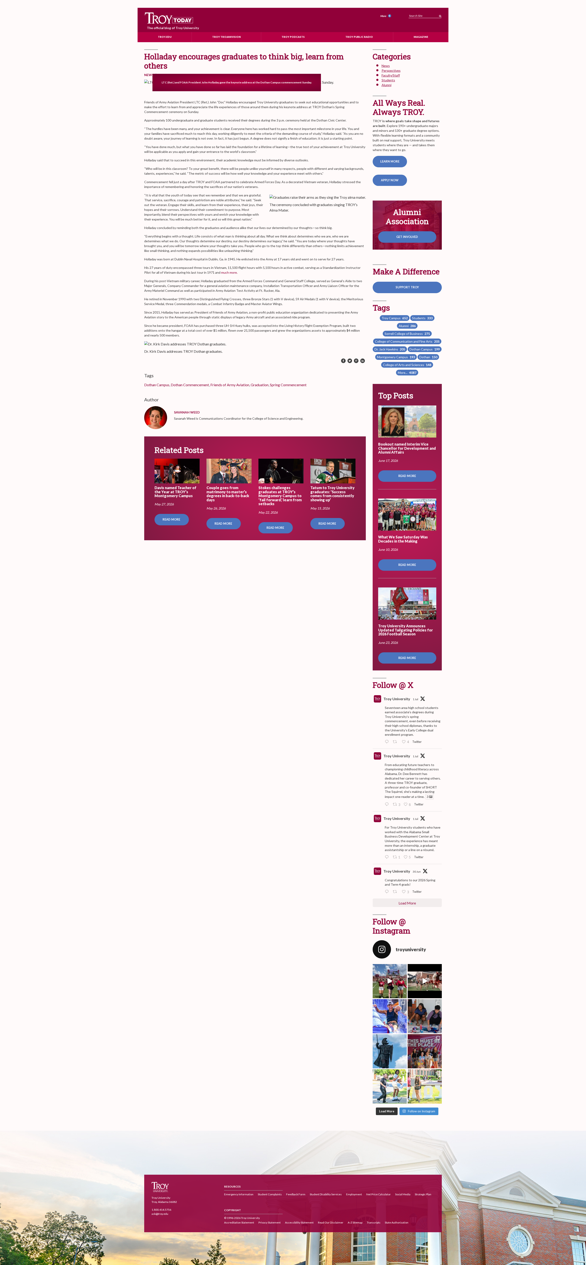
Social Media (402, 1194)
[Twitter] (350, 361)
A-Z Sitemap (355, 1222)
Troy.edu (164, 36)
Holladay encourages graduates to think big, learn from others (244, 61)
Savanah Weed (187, 412)
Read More (172, 519)
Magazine (421, 36)
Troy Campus (395, 318)
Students (388, 80)
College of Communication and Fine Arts (407, 341)
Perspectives (391, 70)
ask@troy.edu (160, 1213)
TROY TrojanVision (226, 36)
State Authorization (396, 1222)
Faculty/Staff (391, 75)
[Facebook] (343, 361)
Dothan (428, 357)
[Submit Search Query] (440, 14)
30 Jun (417, 871)
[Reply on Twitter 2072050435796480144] (388, 892)
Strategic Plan (423, 1194)
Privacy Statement (269, 1222)
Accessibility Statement (299, 1222)
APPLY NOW (390, 180)
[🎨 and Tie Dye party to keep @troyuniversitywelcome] (425, 1016)
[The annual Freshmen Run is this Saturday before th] (425, 981)
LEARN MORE (389, 161)
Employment (354, 1194)
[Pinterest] (356, 361)
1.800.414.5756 (161, 1209)
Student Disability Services (326, 1194)
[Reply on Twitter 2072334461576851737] (388, 857)
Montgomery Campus (396, 357)
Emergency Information (238, 1194)
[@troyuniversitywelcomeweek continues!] (425, 1051)
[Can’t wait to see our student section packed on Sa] (390, 981)
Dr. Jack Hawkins (389, 349)
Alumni (386, 85)
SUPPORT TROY (407, 287)
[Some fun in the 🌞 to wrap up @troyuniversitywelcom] (390, 1016)
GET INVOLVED (407, 237)
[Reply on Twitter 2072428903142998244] (388, 804)
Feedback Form (295, 1194)
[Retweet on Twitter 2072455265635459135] (396, 742)
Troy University (396, 699)
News (149, 75)
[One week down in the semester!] (390, 1051)
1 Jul (415, 699)
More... (407, 373)
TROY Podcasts (293, 36)
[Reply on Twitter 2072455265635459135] (388, 742)
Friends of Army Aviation (229, 385)
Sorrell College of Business (407, 334)
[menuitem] (386, 16)
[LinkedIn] (362, 361)
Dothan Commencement (190, 385)
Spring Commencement (288, 385)
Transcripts (373, 1222)
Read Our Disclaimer (330, 1222)
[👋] (390, 1086)
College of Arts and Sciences (407, 365)
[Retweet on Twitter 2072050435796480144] (396, 892)
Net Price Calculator (378, 1194)
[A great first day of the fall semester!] (425, 1086)
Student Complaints (270, 1194)
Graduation (260, 385)
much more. (229, 272)
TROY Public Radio (359, 36)
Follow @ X (393, 685)
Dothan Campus (156, 385)
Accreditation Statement (239, 1222)
